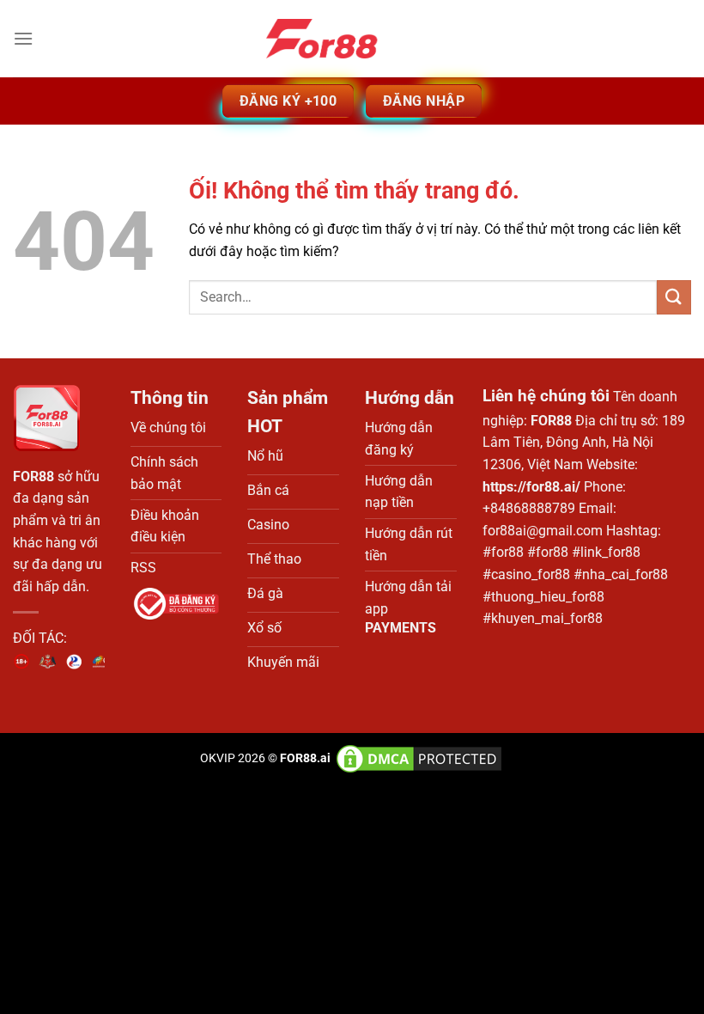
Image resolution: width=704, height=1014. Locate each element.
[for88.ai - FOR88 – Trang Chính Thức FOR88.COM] (352, 38)
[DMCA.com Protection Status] (418, 758)
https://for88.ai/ (531, 487)
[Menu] (23, 38)
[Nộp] (674, 297)
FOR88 (33, 476)
